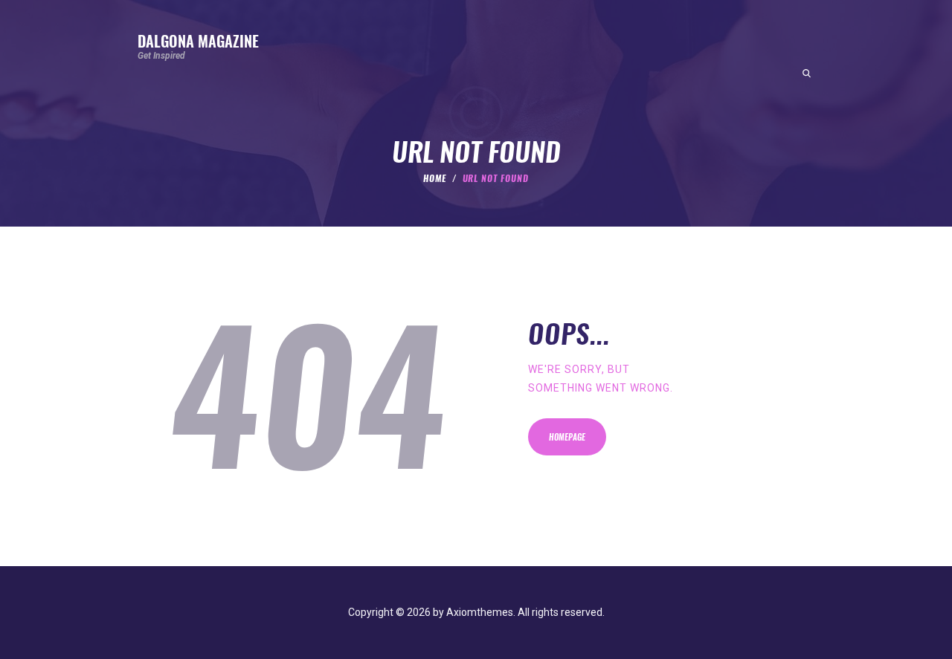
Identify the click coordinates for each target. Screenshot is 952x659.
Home (434, 178)
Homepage (567, 437)
